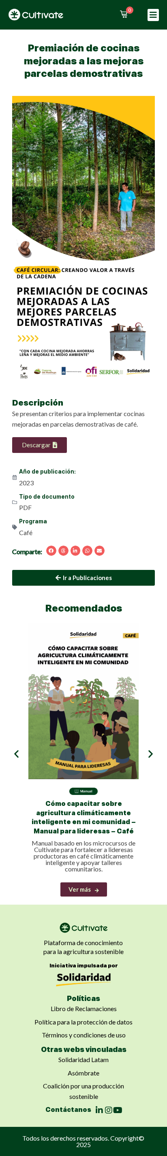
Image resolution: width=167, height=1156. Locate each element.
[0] (123, 14)
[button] (153, 15)
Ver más (80, 889)
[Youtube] (118, 1110)
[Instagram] (109, 1110)
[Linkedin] (99, 1110)
